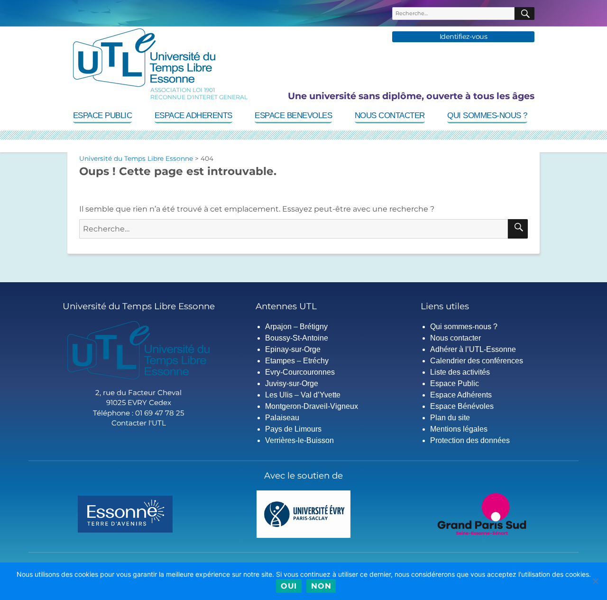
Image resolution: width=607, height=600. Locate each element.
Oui (289, 586)
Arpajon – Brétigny (296, 327)
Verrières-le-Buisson (299, 440)
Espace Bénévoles (462, 406)
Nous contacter (390, 115)
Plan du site (450, 418)
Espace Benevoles (293, 115)
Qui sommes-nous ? (487, 115)
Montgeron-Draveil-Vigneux (311, 406)
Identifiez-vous (463, 37)
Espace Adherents (193, 115)
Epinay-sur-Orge (293, 349)
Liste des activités (460, 372)
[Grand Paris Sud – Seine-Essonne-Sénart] (481, 513)
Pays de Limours (293, 429)
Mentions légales (458, 429)
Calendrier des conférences (476, 361)
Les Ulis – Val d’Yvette (302, 395)
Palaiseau (282, 418)
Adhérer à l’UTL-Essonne (473, 349)
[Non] (595, 581)
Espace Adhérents (461, 395)
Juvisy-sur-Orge (291, 383)
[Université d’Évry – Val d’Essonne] (304, 513)
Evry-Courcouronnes (300, 372)
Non (321, 586)
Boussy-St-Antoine (296, 338)
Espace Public (102, 115)
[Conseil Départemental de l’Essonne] (125, 513)
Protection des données (470, 440)
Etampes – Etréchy (297, 361)
